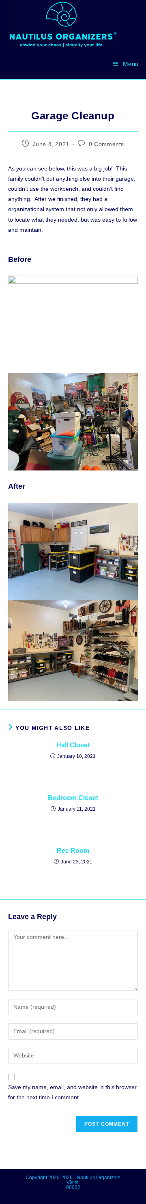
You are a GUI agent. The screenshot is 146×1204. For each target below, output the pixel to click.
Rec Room (73, 850)
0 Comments (106, 144)
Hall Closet (73, 745)
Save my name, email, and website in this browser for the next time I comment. (72, 1092)
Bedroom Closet (73, 797)
